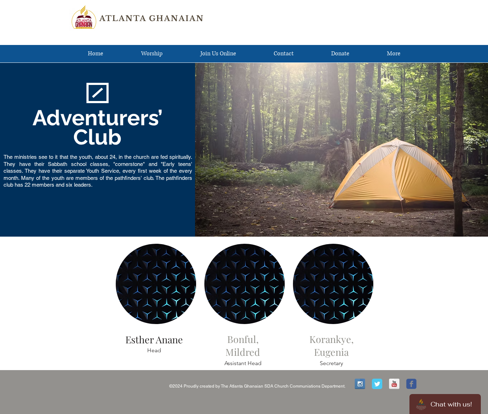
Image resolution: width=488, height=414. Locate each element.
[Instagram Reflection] (360, 384)
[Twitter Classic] (377, 384)
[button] (151, 53)
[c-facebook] (411, 384)
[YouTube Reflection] (394, 384)
